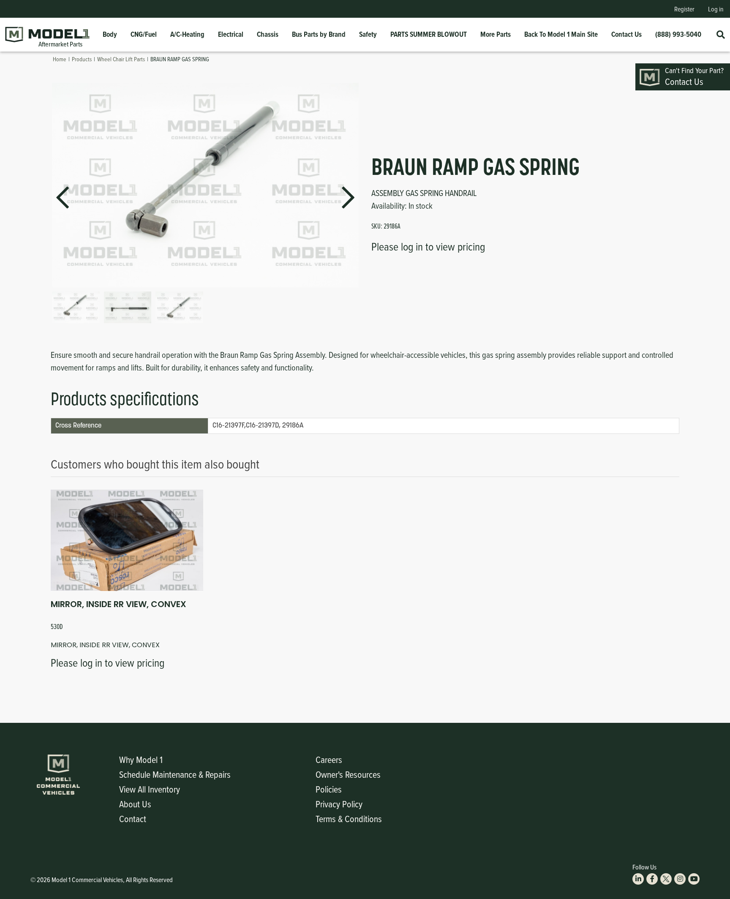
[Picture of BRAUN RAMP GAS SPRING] (76, 307)
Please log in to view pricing (428, 246)
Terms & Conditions (349, 818)
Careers (329, 759)
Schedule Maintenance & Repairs (175, 774)
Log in (715, 9)
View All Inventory (149, 788)
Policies (329, 788)
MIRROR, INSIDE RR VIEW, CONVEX (118, 604)
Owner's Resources (348, 774)
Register (684, 9)
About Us (135, 803)
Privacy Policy (339, 803)
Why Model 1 (141, 759)
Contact (132, 818)
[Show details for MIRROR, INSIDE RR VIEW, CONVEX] (127, 540)
